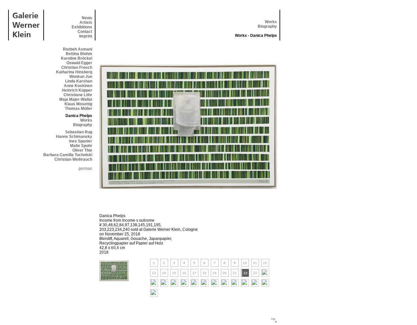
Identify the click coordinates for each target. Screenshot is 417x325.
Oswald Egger (79, 63)
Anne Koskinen (78, 85)
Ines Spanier (80, 141)
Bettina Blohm (79, 54)
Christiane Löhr (78, 95)
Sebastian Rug (78, 132)
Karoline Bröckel (76, 58)
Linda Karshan (78, 81)
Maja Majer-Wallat (75, 99)
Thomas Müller (78, 108)
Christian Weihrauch (73, 159)
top (273, 318)
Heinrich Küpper (77, 90)
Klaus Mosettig (78, 104)
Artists (85, 22)
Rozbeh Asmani (77, 49)
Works (271, 22)
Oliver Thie (82, 150)
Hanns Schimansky (74, 136)
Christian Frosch (76, 67)
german (85, 168)
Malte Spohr (81, 145)
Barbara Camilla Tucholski (67, 155)
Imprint (85, 36)
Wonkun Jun (80, 76)
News (87, 18)
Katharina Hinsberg (74, 72)
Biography (267, 26)
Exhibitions (82, 27)
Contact (85, 31)
